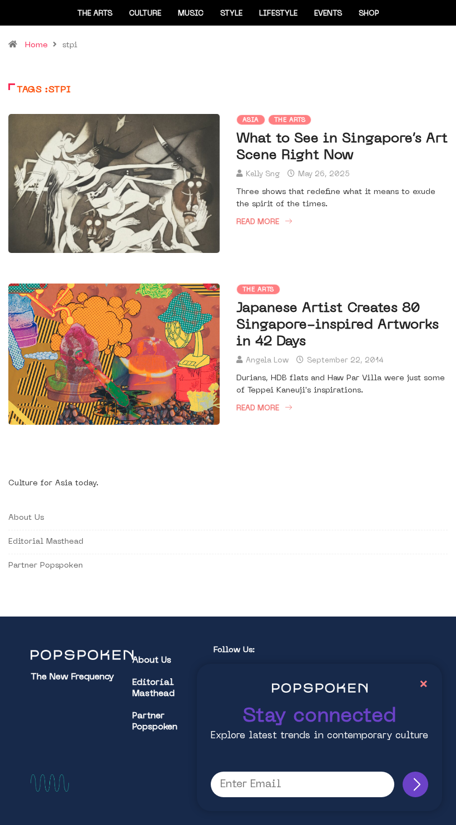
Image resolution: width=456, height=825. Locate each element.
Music (191, 13)
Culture (145, 13)
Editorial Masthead (45, 541)
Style (231, 13)
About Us (26, 517)
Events (328, 13)
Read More (257, 222)
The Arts (94, 13)
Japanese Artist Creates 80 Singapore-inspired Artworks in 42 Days (337, 325)
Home (36, 45)
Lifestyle (278, 13)
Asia (250, 120)
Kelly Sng (263, 174)
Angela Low (267, 360)
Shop (369, 13)
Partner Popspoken (45, 565)
